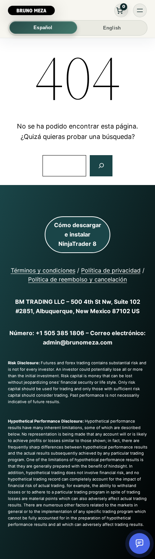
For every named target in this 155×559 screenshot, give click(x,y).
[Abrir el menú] (140, 10)
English (112, 28)
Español (43, 27)
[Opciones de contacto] (139, 543)
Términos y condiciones (43, 270)
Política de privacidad (111, 270)
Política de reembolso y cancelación (77, 279)
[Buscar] (101, 166)
